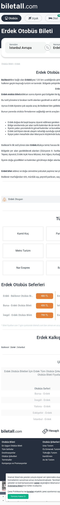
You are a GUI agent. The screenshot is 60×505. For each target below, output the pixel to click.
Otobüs (13, 18)
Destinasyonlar (8, 453)
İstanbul (21, 347)
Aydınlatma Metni (15, 486)
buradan (30, 491)
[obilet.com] (19, 8)
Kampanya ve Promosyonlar (14, 463)
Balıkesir (5, 347)
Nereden (13, 44)
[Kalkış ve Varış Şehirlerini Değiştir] (47, 47)
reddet (37, 483)
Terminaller (7, 460)
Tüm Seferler (7, 449)
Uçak (34, 18)
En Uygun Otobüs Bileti (12, 446)
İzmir (13, 347)
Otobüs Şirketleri (9, 456)
